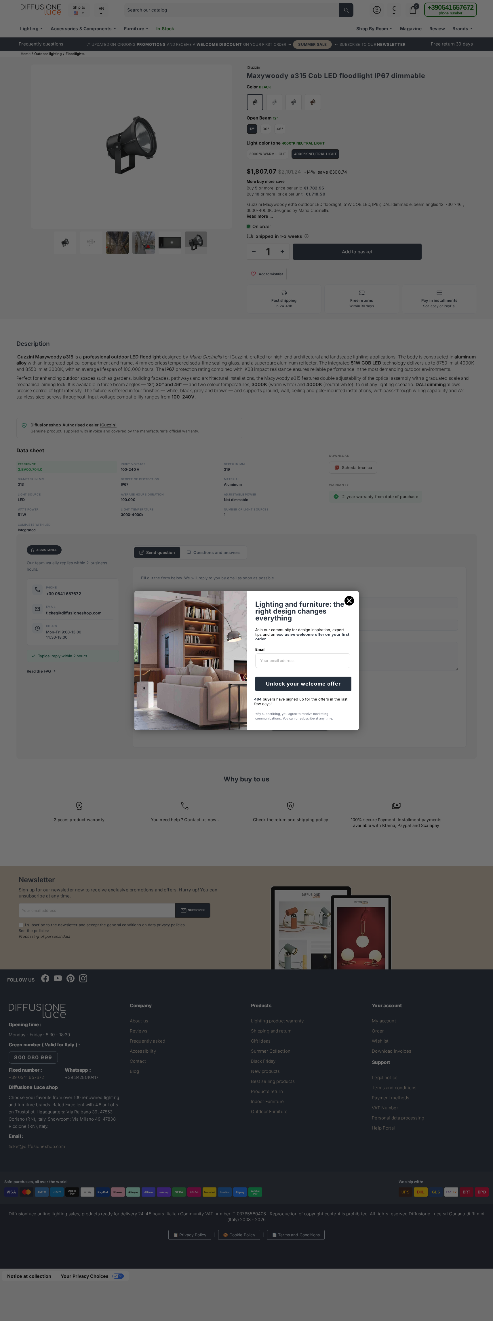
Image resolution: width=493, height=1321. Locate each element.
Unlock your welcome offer (303, 684)
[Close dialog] (349, 601)
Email (260, 649)
